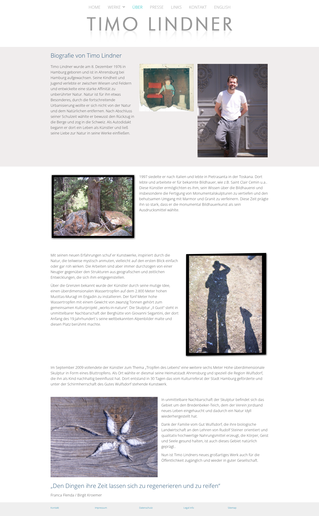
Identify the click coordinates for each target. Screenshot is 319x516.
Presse (157, 7)
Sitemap (232, 507)
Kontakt (198, 7)
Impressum (101, 507)
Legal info (188, 507)
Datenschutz (146, 507)
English (222, 7)
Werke (114, 7)
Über (137, 7)
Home (94, 7)
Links (176, 7)
